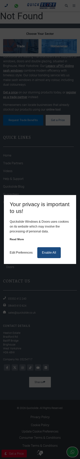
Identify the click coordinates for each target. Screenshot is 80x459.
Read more (17, 239)
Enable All (49, 252)
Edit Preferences (21, 252)
